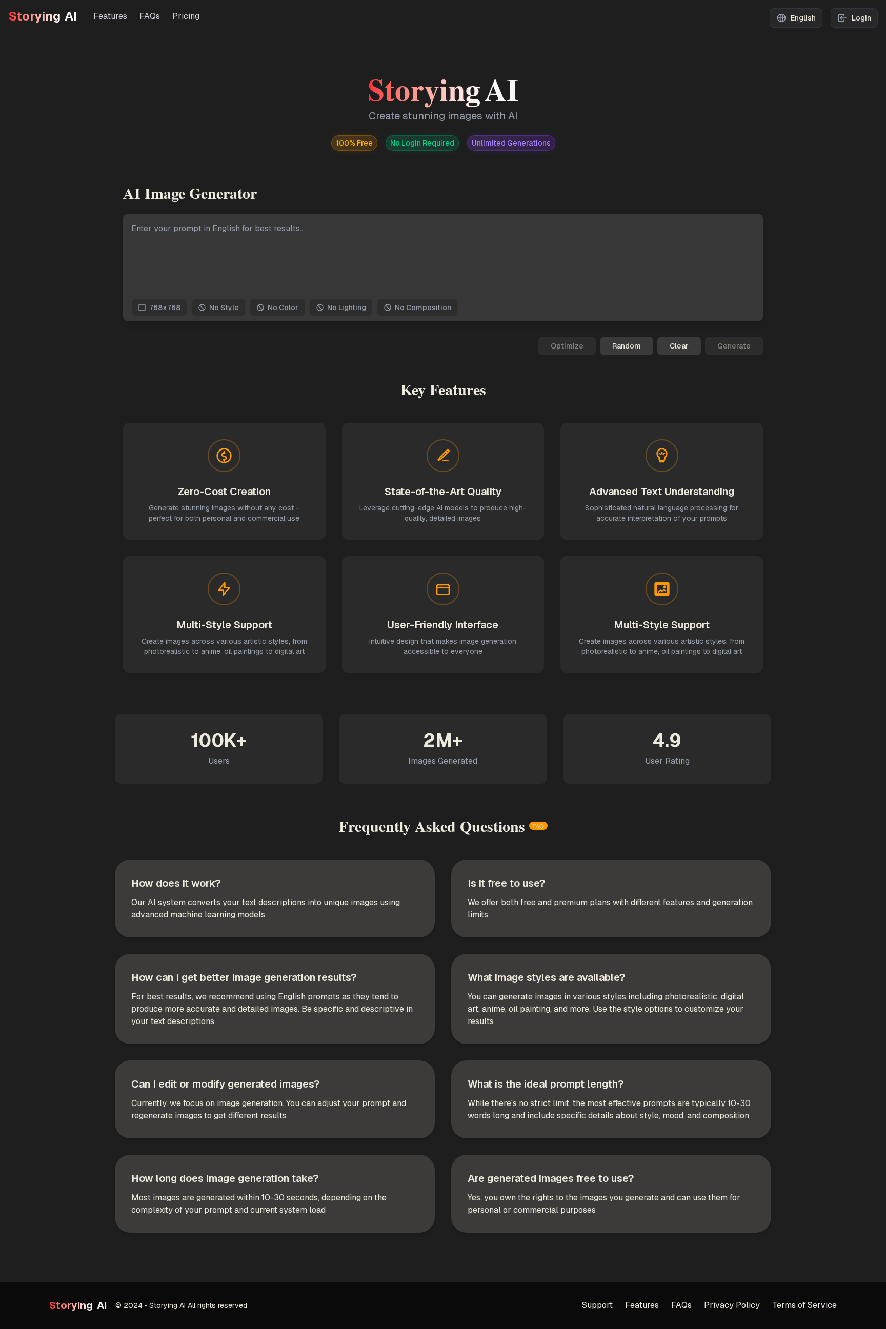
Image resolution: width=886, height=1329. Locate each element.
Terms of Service (804, 1305)
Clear (679, 346)
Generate (734, 346)
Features (110, 16)
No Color (283, 307)
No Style (224, 307)
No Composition (423, 307)
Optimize (567, 346)
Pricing (185, 16)
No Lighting (346, 307)
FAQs (149, 16)
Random (626, 346)
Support (597, 1305)
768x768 (164, 307)
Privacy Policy (732, 1305)
